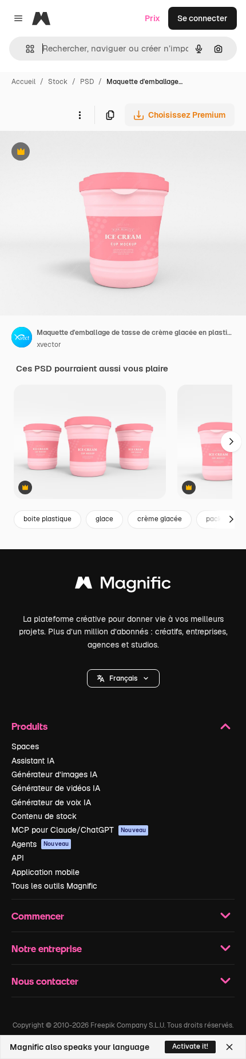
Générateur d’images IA (54, 774)
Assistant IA (32, 761)
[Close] (229, 1047)
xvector (49, 344)
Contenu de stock (44, 816)
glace (104, 518)
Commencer (37, 916)
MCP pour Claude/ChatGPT (78, 830)
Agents (40, 844)
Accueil (23, 81)
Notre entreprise (46, 948)
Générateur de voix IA (51, 802)
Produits (29, 726)
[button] (123, 678)
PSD (87, 81)
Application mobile (45, 872)
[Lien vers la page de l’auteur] (21, 339)
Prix (152, 18)
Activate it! (190, 1046)
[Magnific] (123, 585)
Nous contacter (44, 981)
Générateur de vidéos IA (55, 788)
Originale (75, 152)
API (17, 858)
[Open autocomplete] (25, 49)
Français (123, 678)
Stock (58, 81)
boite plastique (47, 518)
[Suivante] (231, 442)
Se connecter (202, 18)
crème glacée (159, 518)
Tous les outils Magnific (54, 886)
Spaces (25, 746)
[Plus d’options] (79, 114)
